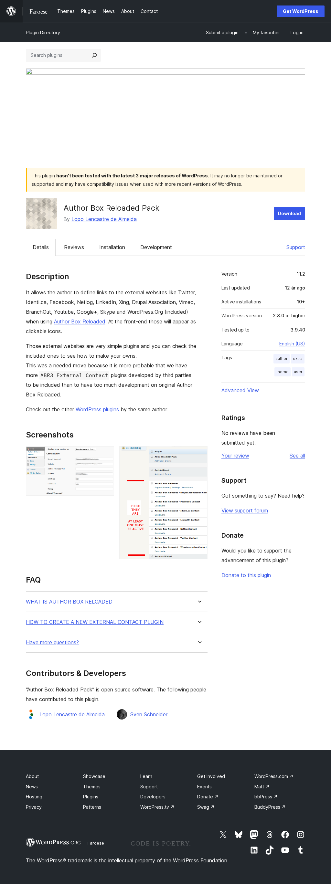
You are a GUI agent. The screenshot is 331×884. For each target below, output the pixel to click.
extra (298, 358)
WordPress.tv (157, 807)
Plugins (90, 796)
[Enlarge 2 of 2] (199, 455)
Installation (112, 247)
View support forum (244, 510)
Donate (208, 796)
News (32, 786)
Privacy (34, 807)
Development (156, 247)
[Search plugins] (94, 55)
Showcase (94, 776)
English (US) (292, 343)
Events (204, 786)
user (298, 371)
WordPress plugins (97, 409)
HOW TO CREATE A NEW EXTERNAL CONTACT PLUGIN (95, 622)
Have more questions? (52, 642)
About (32, 776)
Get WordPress (300, 11)
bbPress (266, 796)
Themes (92, 786)
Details (41, 247)
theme (282, 371)
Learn (146, 776)
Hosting (34, 796)
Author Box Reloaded (79, 321)
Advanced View (240, 390)
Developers (153, 796)
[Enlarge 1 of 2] (105, 455)
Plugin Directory (43, 32)
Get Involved (211, 776)
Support (295, 247)
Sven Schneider (148, 714)
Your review (235, 455)
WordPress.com (274, 776)
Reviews (74, 247)
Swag (206, 807)
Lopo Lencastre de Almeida (104, 219)
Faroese (96, 843)
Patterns (92, 807)
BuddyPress (270, 807)
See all (297, 455)
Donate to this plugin (246, 575)
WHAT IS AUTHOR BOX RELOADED (69, 602)
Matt (262, 786)
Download (289, 213)
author (281, 358)
